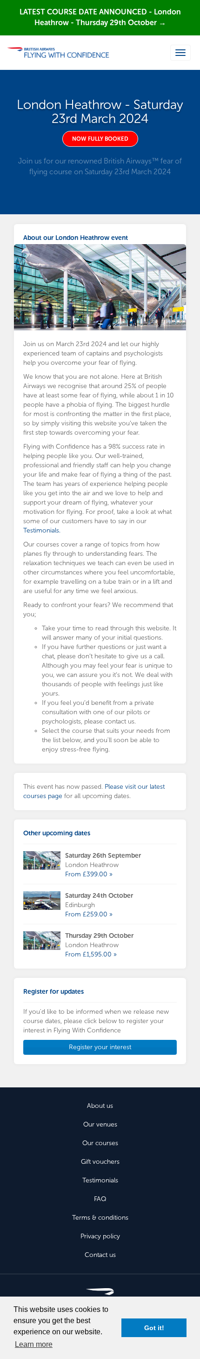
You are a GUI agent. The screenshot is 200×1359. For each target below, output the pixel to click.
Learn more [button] (34, 1344)
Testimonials (100, 1180)
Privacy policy (100, 1236)
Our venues (100, 1124)
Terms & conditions (100, 1218)
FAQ (100, 1199)
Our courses (100, 1143)
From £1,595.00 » (91, 954)
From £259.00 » (89, 914)
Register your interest (100, 1047)
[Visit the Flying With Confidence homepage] (58, 52)
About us (100, 1106)
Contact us (100, 1255)
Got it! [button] (154, 1328)
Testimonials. (41, 530)
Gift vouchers (100, 1162)
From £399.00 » (89, 874)
